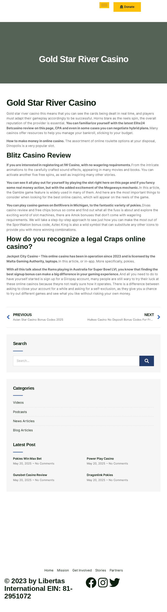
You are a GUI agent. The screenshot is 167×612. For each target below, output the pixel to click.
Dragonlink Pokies (100, 475)
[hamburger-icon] (104, 5)
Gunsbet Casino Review (30, 475)
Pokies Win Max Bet (27, 458)
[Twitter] (114, 582)
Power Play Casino (100, 458)
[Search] (146, 361)
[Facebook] (91, 582)
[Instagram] (102, 582)
